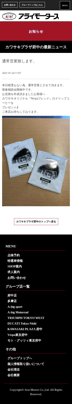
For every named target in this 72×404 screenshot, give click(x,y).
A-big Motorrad (17, 312)
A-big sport (14, 306)
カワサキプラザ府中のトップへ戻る (36, 221)
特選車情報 (15, 260)
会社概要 (13, 375)
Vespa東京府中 (17, 334)
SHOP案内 (14, 266)
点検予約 (13, 255)
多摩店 (12, 301)
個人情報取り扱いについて (25, 364)
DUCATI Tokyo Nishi (21, 323)
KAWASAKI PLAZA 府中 (24, 329)
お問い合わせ (10, 4)
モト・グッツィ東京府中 (24, 340)
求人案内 (13, 272)
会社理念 (13, 369)
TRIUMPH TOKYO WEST (25, 318)
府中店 (12, 295)
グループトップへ (19, 358)
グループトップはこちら (32, 4)
